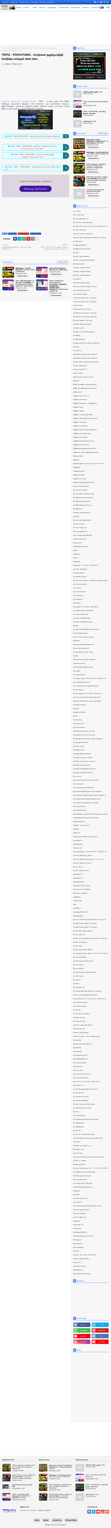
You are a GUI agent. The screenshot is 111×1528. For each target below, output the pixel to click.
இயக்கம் (77, 460)
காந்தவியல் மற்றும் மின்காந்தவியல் (84, 610)
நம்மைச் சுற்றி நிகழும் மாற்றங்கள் (83, 855)
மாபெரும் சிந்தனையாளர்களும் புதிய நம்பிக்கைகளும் (89, 1138)
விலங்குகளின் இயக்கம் (81, 1232)
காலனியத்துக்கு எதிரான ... (82, 633)
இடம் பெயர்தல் (79, 373)
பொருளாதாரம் (78, 1066)
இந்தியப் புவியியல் (79, 411)
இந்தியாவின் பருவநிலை (81, 437)
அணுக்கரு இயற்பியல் (80, 245)
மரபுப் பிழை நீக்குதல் (80, 1115)
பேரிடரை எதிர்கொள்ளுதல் (82, 1032)
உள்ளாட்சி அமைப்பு (80, 524)
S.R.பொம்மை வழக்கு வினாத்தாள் (84, 222)
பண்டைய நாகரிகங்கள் (81, 942)
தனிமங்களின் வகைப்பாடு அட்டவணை (85, 735)
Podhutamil (12, 233)
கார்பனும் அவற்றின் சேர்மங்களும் (83, 622)
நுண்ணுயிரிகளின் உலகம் (81, 912)
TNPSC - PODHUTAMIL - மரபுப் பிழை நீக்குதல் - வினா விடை (94, 112)
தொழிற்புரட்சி (78, 840)
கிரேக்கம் (77, 640)
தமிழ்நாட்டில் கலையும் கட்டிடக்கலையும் (85, 761)
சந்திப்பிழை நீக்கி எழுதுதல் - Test (92, 92)
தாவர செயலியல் (79, 784)
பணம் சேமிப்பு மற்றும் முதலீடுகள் (83, 931)
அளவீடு (77, 347)
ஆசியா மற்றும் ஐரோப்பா (81, 365)
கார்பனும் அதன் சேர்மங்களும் (83, 618)
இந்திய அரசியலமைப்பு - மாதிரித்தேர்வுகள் (86, 403)
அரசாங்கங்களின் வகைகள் (82, 290)
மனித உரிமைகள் (79, 1093)
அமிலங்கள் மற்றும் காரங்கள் (82, 283)
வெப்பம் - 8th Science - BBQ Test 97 (85, 1255)
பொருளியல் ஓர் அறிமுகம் (81, 1077)
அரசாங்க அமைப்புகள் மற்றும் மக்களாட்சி (86, 286)
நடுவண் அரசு (78, 848)
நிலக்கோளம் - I (79, 874)
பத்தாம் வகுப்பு (78, 946)
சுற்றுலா (77, 708)
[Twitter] (19, 239)
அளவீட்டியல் (78, 350)
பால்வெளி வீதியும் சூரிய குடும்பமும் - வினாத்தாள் (88, 991)
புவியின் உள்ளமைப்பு (80, 1017)
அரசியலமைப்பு (79, 305)
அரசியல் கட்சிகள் (79, 328)
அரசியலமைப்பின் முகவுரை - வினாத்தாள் (85, 301)
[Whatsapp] (24, 239)
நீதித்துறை (78, 897)
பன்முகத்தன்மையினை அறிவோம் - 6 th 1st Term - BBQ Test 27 (92, 953)
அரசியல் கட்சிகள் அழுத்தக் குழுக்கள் (85, 332)
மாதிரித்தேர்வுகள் (79, 1127)
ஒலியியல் (77, 554)
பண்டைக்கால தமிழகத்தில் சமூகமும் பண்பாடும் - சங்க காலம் (91, 938)
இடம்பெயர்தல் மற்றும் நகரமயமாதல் (84, 377)
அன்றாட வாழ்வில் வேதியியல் (82, 275)
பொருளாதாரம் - (79, 1070)
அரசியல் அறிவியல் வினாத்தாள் (83, 324)
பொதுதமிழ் (78, 1047)
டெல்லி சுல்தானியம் (80, 727)
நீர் (75, 904)
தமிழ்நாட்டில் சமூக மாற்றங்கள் (83, 765)
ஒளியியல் (77, 561)
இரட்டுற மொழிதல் (80, 475)
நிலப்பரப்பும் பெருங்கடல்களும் (82, 885)
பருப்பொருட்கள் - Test (89, 121)
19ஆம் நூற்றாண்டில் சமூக (82, 218)
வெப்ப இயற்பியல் (79, 1247)
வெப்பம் (77, 1251)
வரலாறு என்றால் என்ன (81, 1179)
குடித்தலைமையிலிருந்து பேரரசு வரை (84, 644)
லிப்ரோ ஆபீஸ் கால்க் (80, 1164)
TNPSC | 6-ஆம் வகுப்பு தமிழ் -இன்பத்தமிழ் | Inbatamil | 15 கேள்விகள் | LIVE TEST (21, 1496)
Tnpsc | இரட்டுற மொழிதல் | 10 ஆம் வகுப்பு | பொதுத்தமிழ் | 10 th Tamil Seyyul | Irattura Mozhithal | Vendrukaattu (25, 283)
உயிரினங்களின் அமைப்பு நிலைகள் (84, 497)
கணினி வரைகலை (80, 573)
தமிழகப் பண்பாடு (79, 746)
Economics (75, 7)
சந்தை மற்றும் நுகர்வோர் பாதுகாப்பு (84, 667)
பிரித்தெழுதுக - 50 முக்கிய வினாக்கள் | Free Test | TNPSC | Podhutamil (25, 269)
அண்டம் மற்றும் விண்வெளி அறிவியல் (85, 260)
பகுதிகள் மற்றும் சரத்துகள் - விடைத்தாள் (86, 923)
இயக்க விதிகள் (79, 456)
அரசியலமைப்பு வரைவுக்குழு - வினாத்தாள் (86, 316)
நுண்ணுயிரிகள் (79, 916)
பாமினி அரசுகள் (79, 976)
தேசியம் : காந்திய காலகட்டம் (82, 825)
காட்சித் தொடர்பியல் (80, 591)
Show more (62, 262)
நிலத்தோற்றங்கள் (79, 882)
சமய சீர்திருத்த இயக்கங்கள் (82, 682)
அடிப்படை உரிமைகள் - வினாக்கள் (84, 233)
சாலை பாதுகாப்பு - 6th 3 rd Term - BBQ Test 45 (88, 693)
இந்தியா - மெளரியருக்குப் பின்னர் (84, 414)
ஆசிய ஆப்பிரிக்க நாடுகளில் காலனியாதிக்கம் (87, 362)
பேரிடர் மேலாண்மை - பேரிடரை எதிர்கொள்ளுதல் (87, 1036)
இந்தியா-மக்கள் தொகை (81, 426)
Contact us (14, 2)
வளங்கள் (77, 1194)
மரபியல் (77, 1111)
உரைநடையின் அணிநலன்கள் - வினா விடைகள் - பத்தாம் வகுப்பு (58, 269)
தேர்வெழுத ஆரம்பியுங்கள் (35, 188)
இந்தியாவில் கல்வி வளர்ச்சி (82, 444)
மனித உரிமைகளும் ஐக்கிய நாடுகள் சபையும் (86, 1089)
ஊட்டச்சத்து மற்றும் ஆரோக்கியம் (83, 535)
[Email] (33, 239)
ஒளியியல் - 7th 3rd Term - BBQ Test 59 (86, 565)
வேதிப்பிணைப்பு (79, 1270)
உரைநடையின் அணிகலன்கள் (82, 512)
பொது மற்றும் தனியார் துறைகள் (83, 1044)
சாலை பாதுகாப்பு (79, 689)
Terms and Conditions (47, 2)
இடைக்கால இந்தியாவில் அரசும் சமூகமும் (86, 388)
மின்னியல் (77, 1142)
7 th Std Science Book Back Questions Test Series (95, 190)
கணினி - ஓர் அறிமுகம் (81, 569)
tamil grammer (13, 48)
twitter (101, 1325)
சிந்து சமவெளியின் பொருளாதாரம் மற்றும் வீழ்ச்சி (88, 701)
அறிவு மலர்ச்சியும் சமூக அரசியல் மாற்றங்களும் (87, 343)
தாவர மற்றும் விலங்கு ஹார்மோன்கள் (84, 787)
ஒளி (76, 558)
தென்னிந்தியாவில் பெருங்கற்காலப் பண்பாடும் (87, 818)
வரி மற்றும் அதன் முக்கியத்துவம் (83, 1183)
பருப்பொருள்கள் (79, 964)
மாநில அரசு (78, 1130)
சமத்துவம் (77, 671)
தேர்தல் (77, 829)
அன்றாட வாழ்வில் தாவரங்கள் (82, 267)
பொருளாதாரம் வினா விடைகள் (83, 1074)
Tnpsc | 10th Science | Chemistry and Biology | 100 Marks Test (92, 226)
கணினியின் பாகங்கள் (81, 576)
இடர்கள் (77, 380)
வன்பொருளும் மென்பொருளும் (83, 1176)
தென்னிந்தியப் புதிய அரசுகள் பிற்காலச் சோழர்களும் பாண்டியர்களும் (92, 814)
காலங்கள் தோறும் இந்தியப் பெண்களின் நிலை (87, 629)
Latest (26, 7)
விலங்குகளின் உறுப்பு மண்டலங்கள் (84, 1236)
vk (102, 1336)
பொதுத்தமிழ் (78, 1051)
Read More (23, 276)
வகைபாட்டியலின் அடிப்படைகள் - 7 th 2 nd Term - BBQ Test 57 (92, 1168)
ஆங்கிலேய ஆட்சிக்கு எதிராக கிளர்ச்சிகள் (86, 354)
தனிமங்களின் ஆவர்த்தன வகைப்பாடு (85, 731)
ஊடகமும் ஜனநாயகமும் (81, 531)
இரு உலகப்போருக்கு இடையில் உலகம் (84, 482)
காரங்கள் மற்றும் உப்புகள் (81, 614)
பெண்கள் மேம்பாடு (80, 1021)
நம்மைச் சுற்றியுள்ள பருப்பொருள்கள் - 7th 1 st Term (89, 859)
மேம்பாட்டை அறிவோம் (81, 1160)
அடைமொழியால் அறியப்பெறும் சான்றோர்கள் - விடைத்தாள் (90, 237)
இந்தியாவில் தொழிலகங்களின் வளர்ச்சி (85, 448)
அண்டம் (77, 252)
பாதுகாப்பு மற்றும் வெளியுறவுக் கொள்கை (85, 972)
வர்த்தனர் (77, 1191)
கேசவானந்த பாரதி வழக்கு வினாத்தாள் (85, 659)
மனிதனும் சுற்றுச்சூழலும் (81, 1100)
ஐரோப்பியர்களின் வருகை (81, 546)
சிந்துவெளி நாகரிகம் (80, 704)
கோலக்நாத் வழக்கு (80, 663)
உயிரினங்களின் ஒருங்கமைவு (82, 501)
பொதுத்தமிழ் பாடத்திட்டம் (81, 1055)
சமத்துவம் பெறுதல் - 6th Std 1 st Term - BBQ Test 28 (90, 678)
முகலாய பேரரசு (79, 1153)
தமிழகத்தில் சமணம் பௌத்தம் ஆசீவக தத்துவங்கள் (89, 738)
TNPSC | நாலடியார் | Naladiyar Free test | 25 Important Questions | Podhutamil (96, 165)
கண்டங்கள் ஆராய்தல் (81, 584)
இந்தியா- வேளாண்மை (81, 422)
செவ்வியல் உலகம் (79, 723)
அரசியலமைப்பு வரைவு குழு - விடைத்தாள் (86, 313)
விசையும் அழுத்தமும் (80, 1213)
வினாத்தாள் (78, 1228)
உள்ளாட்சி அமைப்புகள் (81, 527)
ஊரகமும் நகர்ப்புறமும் (80, 539)
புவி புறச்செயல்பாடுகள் (81, 1006)
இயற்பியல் (77, 467)
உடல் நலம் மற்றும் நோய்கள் (82, 486)
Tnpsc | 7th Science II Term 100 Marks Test (95, 103)
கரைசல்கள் (78, 588)
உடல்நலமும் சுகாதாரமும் (81, 490)
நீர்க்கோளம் (78, 908)
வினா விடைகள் (79, 1224)
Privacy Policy (24, 2)
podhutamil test (23, 233)
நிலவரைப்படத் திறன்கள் (81, 893)
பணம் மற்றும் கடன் (80, 934)
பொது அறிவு (78, 1040)
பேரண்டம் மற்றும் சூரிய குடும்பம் (83, 1025)
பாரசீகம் (77, 983)
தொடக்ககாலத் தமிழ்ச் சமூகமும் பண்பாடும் (86, 836)
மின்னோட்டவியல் (79, 1149)
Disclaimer (34, 2)
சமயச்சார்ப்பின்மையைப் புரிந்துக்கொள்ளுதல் (86, 686)
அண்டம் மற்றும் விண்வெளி (82, 256)
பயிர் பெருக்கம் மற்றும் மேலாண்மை (84, 961)
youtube (83, 1336)
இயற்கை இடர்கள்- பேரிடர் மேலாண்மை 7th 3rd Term (89, 463)
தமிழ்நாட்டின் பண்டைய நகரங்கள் (83, 757)
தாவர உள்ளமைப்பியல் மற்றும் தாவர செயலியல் (87, 780)
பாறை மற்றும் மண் (80, 987)
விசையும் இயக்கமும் (80, 1217)
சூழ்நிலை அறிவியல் (80, 712)
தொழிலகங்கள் (79, 844)
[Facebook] (15, 239)
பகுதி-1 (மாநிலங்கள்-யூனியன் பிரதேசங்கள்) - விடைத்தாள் (90, 919)
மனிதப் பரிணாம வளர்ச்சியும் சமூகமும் (85, 1104)
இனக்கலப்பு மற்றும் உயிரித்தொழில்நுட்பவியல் (86, 452)
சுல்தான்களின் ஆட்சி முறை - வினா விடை (22, 1485)
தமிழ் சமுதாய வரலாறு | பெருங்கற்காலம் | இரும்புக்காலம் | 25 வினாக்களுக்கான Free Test (97, 141)
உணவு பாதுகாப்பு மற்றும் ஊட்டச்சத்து (84, 493)
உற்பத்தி (77, 516)
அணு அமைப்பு (79, 241)
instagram (83, 1342)
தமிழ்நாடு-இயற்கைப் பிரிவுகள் (83, 753)
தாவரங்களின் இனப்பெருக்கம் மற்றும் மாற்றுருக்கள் (88, 791)
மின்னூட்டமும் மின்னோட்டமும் (83, 1145)
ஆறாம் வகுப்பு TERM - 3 (81, 369)
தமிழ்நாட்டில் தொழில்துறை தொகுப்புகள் (85, 769)
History (42, 7)
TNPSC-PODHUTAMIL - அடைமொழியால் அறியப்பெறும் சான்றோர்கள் (36, 136)
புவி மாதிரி (77, 1010)
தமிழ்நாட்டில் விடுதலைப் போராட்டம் (84, 772)
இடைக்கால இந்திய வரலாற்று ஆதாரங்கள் (86, 384)
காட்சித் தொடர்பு (79, 595)
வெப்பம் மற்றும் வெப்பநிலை (82, 1258)
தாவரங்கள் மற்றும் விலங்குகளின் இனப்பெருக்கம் (88, 799)
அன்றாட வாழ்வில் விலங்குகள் (83, 271)
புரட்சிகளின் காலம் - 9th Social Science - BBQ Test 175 (90, 998)
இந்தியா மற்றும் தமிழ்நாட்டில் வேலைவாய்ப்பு (86, 418)
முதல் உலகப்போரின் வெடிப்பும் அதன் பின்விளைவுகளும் (89, 1157)
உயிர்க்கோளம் (78, 509)
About (45, 1520)
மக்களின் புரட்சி (79, 1085)
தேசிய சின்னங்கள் (80, 821)
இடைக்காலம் (78, 392)
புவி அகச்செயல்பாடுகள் (81, 1002)
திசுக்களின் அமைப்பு (80, 806)
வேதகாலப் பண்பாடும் (80, 1266)
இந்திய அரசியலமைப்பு (81, 399)
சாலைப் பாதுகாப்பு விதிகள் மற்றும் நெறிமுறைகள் (87, 697)
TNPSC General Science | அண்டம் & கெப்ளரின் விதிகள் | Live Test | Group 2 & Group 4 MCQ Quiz (97, 178)
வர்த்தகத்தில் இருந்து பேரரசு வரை (84, 1187)
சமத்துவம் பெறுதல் (80, 674)
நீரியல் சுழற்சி (78, 900)
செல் (76, 716)
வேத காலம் (78, 1262)
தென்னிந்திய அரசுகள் (81, 810)
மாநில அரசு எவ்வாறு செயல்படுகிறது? (85, 1134)
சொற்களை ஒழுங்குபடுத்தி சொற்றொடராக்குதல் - (19, 101)
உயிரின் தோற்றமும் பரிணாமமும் (83, 505)
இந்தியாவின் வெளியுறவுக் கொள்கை (84, 441)
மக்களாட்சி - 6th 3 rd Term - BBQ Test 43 (87, 1081)
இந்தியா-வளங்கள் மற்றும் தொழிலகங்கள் (86, 429)
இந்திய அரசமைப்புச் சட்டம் (82, 396)
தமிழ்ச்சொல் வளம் (80, 750)
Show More (103, 133)
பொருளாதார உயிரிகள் (80, 1062)
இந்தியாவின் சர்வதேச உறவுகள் (83, 433)
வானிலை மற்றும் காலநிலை (82, 1209)
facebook (83, 1325)
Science (85, 7)
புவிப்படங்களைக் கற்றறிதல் (82, 1013)
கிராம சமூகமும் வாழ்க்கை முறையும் (84, 637)
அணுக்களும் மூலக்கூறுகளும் (83, 249)
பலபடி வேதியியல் (79, 968)
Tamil (34, 7)
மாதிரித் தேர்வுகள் (79, 1123)
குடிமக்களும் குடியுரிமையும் (82, 648)
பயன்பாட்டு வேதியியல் (81, 957)
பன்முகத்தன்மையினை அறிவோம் (84, 949)
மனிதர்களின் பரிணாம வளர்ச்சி (83, 1108)
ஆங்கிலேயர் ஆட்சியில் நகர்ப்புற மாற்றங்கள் (86, 358)
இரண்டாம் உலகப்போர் (80, 478)
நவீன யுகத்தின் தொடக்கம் (82, 870)
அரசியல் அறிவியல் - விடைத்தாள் (83, 320)
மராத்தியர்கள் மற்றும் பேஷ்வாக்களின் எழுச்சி (86, 1119)
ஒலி (76, 550)
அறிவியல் (77, 335)
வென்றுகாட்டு (78, 1243)
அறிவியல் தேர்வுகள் (80, 339)
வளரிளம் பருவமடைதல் (81, 1198)
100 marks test (79, 215)
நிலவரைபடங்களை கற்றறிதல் (82, 889)
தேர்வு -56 (77, 833)
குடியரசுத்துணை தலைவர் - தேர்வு (84, 652)
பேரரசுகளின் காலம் (80, 1028)
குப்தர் (76, 656)
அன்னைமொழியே (79, 264)
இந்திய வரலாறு (79, 407)
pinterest (101, 1330)
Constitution (63, 7)
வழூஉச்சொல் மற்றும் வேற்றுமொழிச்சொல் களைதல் (88, 1206)
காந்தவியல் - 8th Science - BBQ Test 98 (86, 607)
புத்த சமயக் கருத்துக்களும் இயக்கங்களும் (86, 995)
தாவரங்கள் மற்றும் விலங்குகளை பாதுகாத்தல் (87, 802)
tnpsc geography (80, 230)
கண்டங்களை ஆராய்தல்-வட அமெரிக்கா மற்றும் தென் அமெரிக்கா (92, 580)
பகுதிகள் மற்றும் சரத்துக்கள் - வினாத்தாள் (86, 927)
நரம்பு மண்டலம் (79, 867)
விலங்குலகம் (78, 1240)
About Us (5, 2)
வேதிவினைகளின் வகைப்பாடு (83, 1273)
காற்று (76, 625)
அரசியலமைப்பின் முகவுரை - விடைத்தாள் (86, 298)
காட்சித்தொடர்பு (79, 599)
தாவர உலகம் (78, 776)
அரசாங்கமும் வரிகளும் (81, 294)
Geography (51, 7)
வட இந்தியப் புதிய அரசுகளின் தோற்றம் (85, 1172)
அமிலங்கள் (78, 279)
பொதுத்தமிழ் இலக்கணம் (81, 1059)
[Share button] (37, 239)
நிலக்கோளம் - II (79, 878)
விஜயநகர (77, 1221)
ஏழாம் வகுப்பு (78, 542)
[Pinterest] (28, 239)
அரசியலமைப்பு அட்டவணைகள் (83, 309)
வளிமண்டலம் (78, 1202)
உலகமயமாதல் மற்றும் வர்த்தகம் (83, 520)
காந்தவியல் (78, 603)
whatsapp (83, 1330)
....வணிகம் (78, 211)
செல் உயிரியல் (78, 720)
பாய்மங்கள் (78, 980)
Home (18, 7)
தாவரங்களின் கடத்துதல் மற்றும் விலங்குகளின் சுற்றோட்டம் (90, 795)
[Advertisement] (55, 28)
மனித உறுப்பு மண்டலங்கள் (82, 1096)
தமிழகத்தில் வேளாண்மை (82, 742)
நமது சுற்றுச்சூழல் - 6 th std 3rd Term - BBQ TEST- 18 (91, 851)
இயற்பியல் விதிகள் (80, 471)
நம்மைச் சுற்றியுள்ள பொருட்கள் (83, 863)
